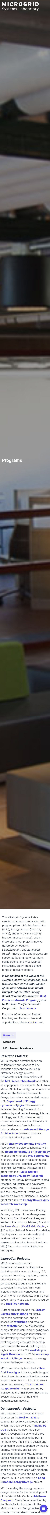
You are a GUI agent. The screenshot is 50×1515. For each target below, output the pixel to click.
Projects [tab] (8, 1035)
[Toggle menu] (43, 1508)
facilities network (17, 1303)
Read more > (28, 1008)
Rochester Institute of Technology (27, 1151)
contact (33, 1022)
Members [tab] (9, 1041)
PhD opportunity (38, 1155)
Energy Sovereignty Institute (27, 1143)
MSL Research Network (20, 1081)
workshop (20, 1322)
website (12, 1326)
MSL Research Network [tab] (18, 1048)
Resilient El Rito (29, 1417)
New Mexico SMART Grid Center (25, 1226)
